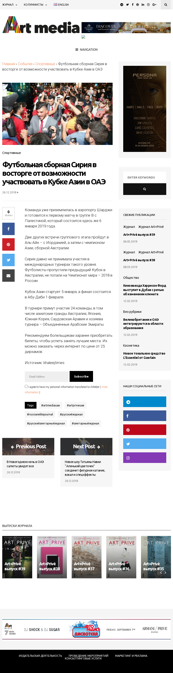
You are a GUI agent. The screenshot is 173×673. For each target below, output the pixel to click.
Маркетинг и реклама (131, 656)
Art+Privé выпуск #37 (84, 566)
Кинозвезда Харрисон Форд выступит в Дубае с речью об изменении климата (144, 290)
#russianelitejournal (40, 414)
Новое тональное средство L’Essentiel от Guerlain (144, 355)
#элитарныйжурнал (85, 423)
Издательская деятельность (40, 656)
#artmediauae (50, 405)
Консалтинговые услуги (83, 658)
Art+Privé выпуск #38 (139, 260)
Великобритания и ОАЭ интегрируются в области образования (143, 324)
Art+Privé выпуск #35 (153, 566)
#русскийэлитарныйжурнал (46, 423)
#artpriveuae (75, 405)
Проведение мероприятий (88, 656)
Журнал (8, 4)
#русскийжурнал (71, 414)
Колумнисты (33, 4)
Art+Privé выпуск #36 (119, 566)
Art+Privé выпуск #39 (139, 234)
